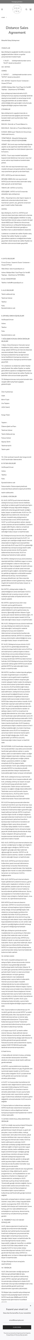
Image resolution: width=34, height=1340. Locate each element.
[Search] (26, 9)
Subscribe (17, 1327)
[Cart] (30, 9)
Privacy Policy (10, 1335)
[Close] (30, 1306)
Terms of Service (20, 1335)
